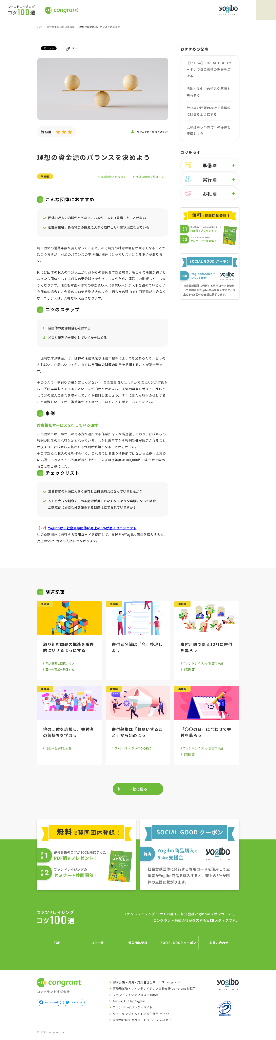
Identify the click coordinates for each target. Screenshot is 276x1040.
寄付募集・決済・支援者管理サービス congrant (146, 982)
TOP (39, 26)
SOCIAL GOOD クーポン (178, 943)
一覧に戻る (138, 789)
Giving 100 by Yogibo (129, 1001)
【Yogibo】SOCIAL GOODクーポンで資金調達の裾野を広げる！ (209, 69)
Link (74, 48)
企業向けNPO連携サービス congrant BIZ (142, 1020)
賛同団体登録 (137, 943)
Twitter (77, 1002)
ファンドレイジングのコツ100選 (135, 995)
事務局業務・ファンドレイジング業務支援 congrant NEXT (154, 988)
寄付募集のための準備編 (61, 26)
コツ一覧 (97, 943)
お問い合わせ (219, 943)
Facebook (52, 1002)
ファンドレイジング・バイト (133, 1007)
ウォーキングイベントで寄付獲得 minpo (141, 1014)
